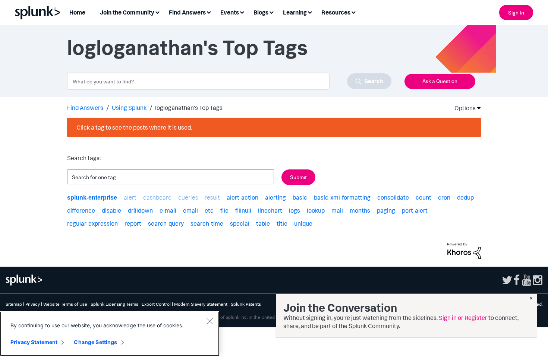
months (360, 210)
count (423, 197)
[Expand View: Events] (242, 11)
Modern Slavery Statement (200, 304)
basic (300, 197)
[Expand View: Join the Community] (157, 11)
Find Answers (85, 107)
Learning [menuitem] (295, 12)
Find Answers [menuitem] (187, 12)
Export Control (156, 304)
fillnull (243, 210)
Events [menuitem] (229, 12)
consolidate (393, 197)
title (282, 223)
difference (81, 210)
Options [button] (462, 108)
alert (130, 197)
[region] (109, 333)
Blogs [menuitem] (260, 12)
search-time (206, 223)
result (212, 197)
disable (111, 210)
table (263, 223)
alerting (275, 197)
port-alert (415, 210)
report (133, 223)
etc (209, 210)
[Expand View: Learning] (310, 11)
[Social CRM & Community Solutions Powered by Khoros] (464, 250)
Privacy (32, 304)
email (190, 210)
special (239, 223)
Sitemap (14, 304)
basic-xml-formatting (342, 197)
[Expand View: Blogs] (271, 11)
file (224, 210)
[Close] (209, 321)
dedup (465, 197)
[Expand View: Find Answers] (208, 11)
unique (303, 223)
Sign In (516, 12)
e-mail (168, 210)
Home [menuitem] (77, 12)
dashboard (157, 197)
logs (294, 210)
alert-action (242, 197)
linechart (270, 210)
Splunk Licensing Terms (114, 304)
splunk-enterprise (92, 197)
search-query (166, 223)
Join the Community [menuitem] (127, 12)
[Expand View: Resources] (353, 11)
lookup (316, 210)
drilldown (140, 210)
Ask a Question (439, 81)
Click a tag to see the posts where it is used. (134, 127)
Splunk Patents (246, 304)
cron (444, 197)
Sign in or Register (463, 317)
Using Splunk (129, 107)
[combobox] (229, 81)
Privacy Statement (33, 342)
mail (337, 210)
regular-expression (92, 223)
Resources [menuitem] (335, 12)
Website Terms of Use (65, 304)
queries (188, 197)
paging (386, 210)
